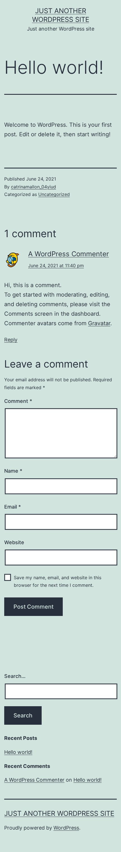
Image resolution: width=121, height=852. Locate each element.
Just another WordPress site (59, 813)
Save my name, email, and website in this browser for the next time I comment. (57, 581)
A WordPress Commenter (68, 254)
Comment (18, 401)
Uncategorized (54, 194)
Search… (15, 676)
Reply (10, 340)
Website (14, 542)
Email (12, 507)
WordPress (66, 828)
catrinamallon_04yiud (33, 187)
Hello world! (18, 752)
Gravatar (99, 323)
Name (13, 471)
